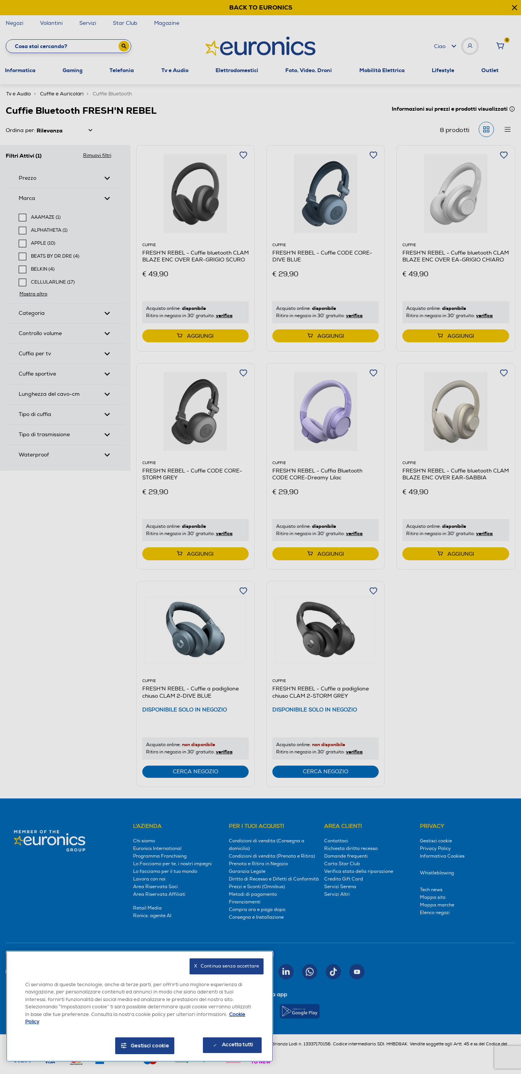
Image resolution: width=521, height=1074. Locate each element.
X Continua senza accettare (226, 966)
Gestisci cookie (150, 1046)
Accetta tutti (237, 1045)
